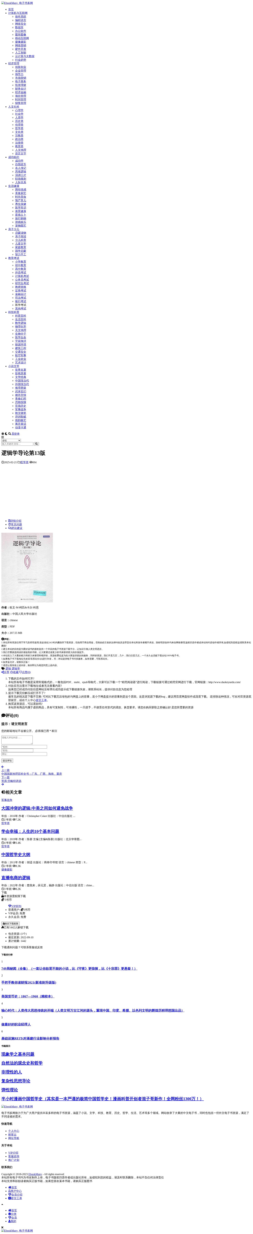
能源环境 (20, 344)
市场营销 (20, 77)
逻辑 (8, 668)
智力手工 (20, 254)
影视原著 (20, 373)
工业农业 (20, 358)
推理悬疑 (20, 387)
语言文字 (20, 153)
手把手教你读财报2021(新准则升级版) (28, 982)
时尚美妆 (20, 196)
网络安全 (20, 23)
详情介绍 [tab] (15, 520)
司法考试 (20, 297)
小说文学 (13, 366)
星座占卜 (20, 214)
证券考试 (20, 290)
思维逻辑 (20, 171)
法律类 (19, 142)
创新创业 (20, 67)
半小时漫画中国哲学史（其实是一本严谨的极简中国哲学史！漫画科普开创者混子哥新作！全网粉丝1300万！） (102, 1099)
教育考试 (13, 258)
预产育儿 (20, 200)
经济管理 (13, 63)
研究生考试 (22, 283)
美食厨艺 (20, 193)
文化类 (19, 131)
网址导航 (13, 1138)
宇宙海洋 (20, 340)
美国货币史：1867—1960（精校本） (27, 996)
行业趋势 (20, 59)
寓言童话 (20, 423)
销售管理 (20, 103)
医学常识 (20, 207)
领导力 (19, 74)
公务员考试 (22, 279)
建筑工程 (20, 348)
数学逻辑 (20, 322)
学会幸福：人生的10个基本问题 (30, 831)
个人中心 (13, 1130)
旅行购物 (20, 218)
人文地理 (20, 149)
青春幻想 (20, 398)
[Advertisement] (126, 492)
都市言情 (20, 395)
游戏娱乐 (20, 222)
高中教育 (20, 268)
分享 (6, 672)
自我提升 (20, 164)
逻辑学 (16, 668)
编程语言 (20, 20)
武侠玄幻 (20, 391)
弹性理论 (9, 1090)
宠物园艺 (20, 225)
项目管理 (20, 95)
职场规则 (20, 178)
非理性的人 (11, 1072)
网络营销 (20, 45)
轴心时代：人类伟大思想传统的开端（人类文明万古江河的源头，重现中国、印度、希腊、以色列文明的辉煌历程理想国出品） (93, 1010)
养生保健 (20, 204)
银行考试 (20, 301)
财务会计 (20, 88)
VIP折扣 (16, 906)
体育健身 (20, 211)
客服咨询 (13, 1156)
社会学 (19, 113)
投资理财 (20, 85)
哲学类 (19, 128)
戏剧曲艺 (20, 420)
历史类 (19, 121)
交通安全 (20, 351)
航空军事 (20, 355)
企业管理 (20, 70)
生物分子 (20, 333)
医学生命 (20, 337)
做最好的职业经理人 (16, 1024)
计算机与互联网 (18, 12)
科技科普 (13, 312)
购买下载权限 (11, 923)
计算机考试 (22, 276)
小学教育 (20, 261)
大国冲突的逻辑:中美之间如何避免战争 (37, 808)
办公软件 (20, 31)
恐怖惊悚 (20, 402)
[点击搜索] (36, 444)
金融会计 (20, 294)
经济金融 (20, 92)
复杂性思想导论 (15, 1081)
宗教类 (19, 135)
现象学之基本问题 (17, 1054)
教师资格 (20, 286)
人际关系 (20, 182)
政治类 (19, 139)
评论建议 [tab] (16, 528)
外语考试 (20, 272)
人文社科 (13, 106)
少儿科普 (20, 240)
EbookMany (35, 1174)
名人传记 (20, 167)
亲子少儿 (13, 229)
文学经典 (20, 377)
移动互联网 (22, 38)
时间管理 (20, 99)
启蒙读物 (20, 232)
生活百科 (20, 319)
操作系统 (20, 16)
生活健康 (13, 185)
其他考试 (20, 308)
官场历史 (20, 405)
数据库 (19, 27)
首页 (11, 9)
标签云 (12, 1134)
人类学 (19, 117)
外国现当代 (22, 384)
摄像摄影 (20, 41)
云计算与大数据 (24, 56)
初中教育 (20, 265)
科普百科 (20, 315)
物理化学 (20, 326)
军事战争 (20, 409)
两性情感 (20, 189)
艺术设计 (20, 362)
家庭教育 (20, 247)
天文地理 (20, 330)
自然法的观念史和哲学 (22, 1063)
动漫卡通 (20, 427)
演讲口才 (20, 175)
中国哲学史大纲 (15, 854)
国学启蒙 (20, 250)
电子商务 (20, 81)
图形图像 (20, 34)
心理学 (19, 110)
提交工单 (41, 700)
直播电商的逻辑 (15, 877)
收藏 (16, 672)
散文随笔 (20, 413)
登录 (17, 433)
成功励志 (13, 157)
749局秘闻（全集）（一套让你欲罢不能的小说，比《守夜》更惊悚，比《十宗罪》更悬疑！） (69, 968)
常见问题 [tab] (16, 524)
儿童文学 (20, 243)
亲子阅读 (20, 236)
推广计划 (13, 1159)
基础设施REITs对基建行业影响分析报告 (30, 1038)
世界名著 (20, 369)
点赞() (26, 672)
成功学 (19, 160)
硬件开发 (20, 49)
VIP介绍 (13, 1152)
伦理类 (19, 124)
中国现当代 (22, 380)
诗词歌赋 (20, 416)
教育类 (19, 146)
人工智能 (20, 52)
